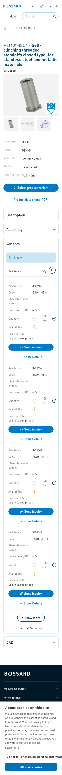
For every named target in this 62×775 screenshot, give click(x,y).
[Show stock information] (34, 327)
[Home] (4, 28)
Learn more (12, 747)
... (13, 28)
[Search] (54, 16)
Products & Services (14, 688)
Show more (32, 618)
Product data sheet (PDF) (31, 199)
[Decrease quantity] (34, 319)
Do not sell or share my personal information (30, 756)
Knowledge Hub (12, 697)
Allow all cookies (31, 767)
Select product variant (32, 188)
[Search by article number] (44, 271)
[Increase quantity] (54, 319)
